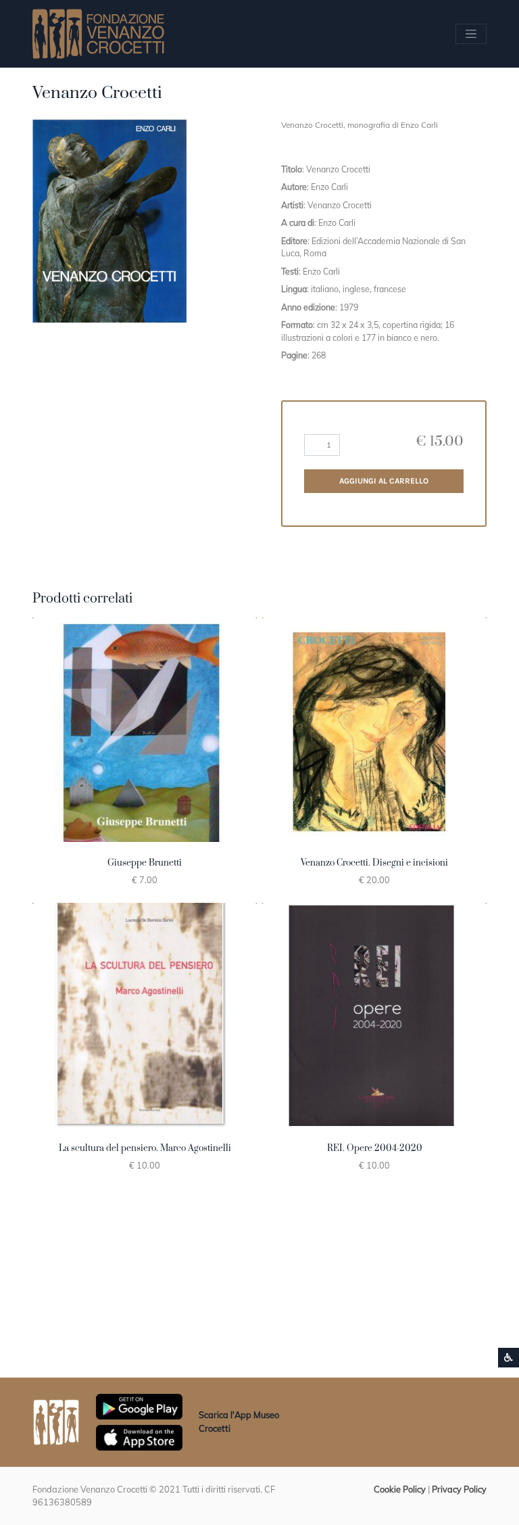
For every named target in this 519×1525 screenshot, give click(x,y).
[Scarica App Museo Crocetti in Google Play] (139, 1405)
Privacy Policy (459, 1489)
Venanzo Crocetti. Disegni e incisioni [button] (374, 863)
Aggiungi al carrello (383, 481)
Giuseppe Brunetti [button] (144, 863)
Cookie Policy (400, 1489)
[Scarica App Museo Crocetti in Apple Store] (139, 1436)
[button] (109, 221)
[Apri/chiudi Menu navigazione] (471, 34)
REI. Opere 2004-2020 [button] (374, 1148)
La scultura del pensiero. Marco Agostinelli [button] (145, 1148)
